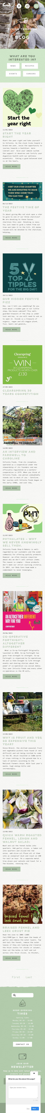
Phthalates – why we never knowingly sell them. (22, 542)
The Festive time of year (21, 208)
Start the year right (17, 135)
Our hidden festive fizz (21, 300)
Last (29, 977)
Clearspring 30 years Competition (21, 392)
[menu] (36, 6)
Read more (11, 166)
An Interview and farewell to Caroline (19, 455)
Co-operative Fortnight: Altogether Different (15, 641)
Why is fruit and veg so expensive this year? (22, 741)
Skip (28, 1108)
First (16, 977)
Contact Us (22, 1044)
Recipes (29, 66)
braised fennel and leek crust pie (21, 929)
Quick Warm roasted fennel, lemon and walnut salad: (22, 838)
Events (13, 74)
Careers (31, 74)
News (13, 66)
